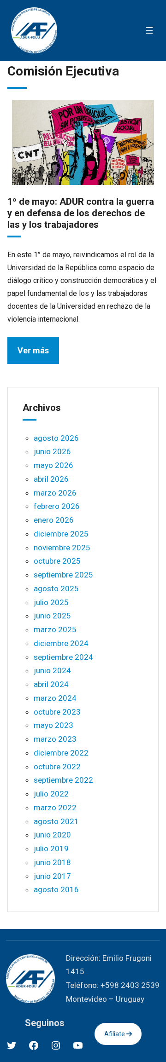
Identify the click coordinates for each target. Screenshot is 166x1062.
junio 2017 (52, 876)
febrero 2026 (57, 506)
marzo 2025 (55, 629)
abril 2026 (51, 479)
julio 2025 (51, 602)
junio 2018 (52, 862)
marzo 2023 (55, 739)
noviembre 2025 (62, 547)
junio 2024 (52, 670)
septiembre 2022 (63, 780)
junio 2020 (52, 834)
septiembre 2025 (63, 574)
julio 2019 (51, 848)
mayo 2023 (53, 725)
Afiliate (115, 1034)
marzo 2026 (55, 492)
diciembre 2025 (61, 533)
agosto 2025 (56, 588)
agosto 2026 (56, 438)
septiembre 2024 (63, 657)
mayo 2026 (53, 465)
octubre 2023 (57, 711)
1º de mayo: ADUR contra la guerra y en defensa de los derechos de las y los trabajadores (80, 213)
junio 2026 (52, 451)
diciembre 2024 (61, 643)
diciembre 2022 (61, 752)
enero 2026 (54, 520)
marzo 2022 (55, 807)
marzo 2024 (55, 698)
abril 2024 (51, 684)
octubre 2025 (57, 561)
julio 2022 (51, 793)
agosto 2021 (56, 821)
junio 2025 (52, 615)
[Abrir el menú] (149, 30)
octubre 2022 (57, 766)
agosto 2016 (56, 889)
